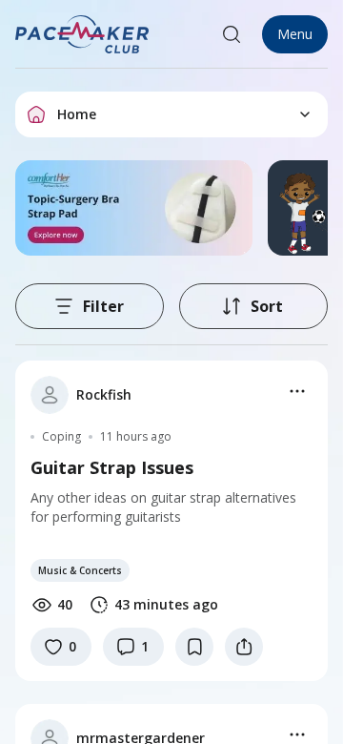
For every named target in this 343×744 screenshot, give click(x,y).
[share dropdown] (244, 647)
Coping (61, 436)
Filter (103, 306)
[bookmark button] (194, 647)
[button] (83, 34)
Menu (295, 34)
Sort (267, 306)
